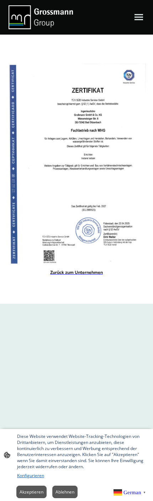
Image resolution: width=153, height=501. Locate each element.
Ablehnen (65, 492)
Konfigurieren (30, 475)
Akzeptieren (31, 492)
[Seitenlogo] (41, 17)
